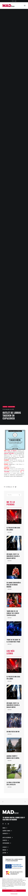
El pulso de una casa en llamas (13, 529)
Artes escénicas (7, 837)
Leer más (4, 888)
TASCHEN (6, 471)
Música (4, 850)
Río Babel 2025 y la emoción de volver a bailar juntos (13, 556)
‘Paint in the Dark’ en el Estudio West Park (13, 641)
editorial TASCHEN (9, 453)
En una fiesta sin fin (13, 732)
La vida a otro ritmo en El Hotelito (13, 783)
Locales (5, 847)
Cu (9, 464)
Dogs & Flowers (12, 450)
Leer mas (9, 532)
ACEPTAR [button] (14, 890)
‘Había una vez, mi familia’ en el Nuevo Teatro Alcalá (13, 613)
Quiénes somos (6, 831)
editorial (22, 470)
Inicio (4, 828)
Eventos (5, 406)
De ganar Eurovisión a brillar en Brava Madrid (14, 585)
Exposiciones (11, 406)
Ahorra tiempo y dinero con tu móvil (13, 757)
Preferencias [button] (14, 893)
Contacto (5, 833)
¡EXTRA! (4, 853)
